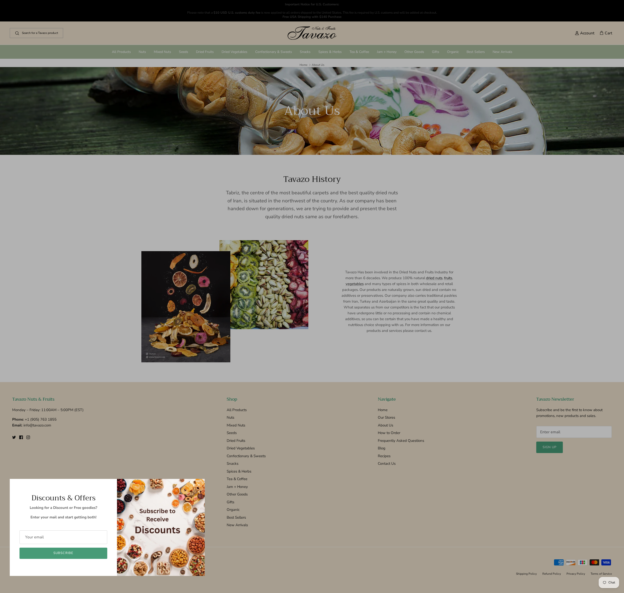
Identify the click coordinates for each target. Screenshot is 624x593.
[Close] (198, 485)
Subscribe (63, 553)
